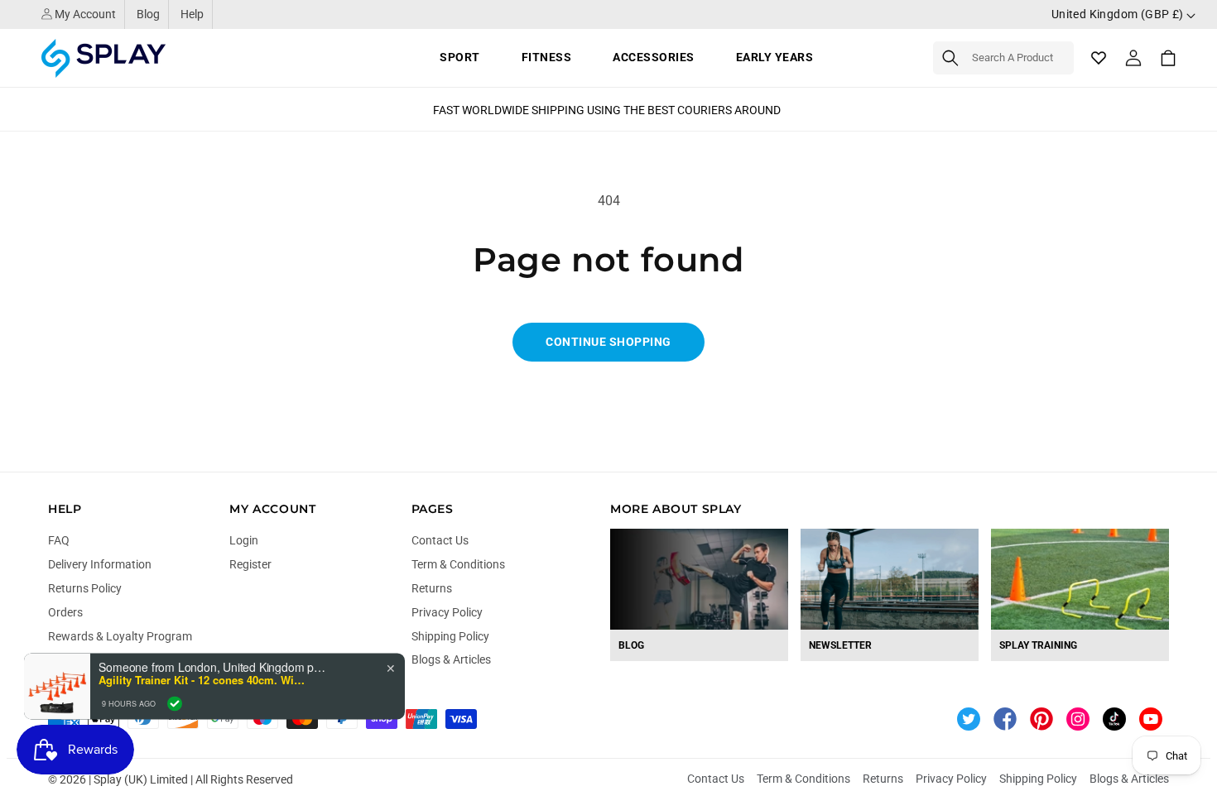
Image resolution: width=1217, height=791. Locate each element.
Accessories (654, 57)
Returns (431, 588)
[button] (1003, 57)
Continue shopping (608, 341)
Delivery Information (100, 564)
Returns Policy (85, 588)
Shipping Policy (450, 636)
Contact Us (440, 540)
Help (192, 14)
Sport (460, 57)
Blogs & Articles (451, 659)
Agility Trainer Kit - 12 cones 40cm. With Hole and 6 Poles (202, 680)
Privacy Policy (447, 612)
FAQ (59, 540)
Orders (65, 612)
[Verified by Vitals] (174, 703)
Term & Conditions (458, 564)
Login (243, 540)
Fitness (547, 57)
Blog (148, 14)
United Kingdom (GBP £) (1118, 14)
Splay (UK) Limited (141, 779)
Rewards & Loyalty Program (120, 636)
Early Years (775, 57)
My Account (84, 14)
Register (250, 564)
